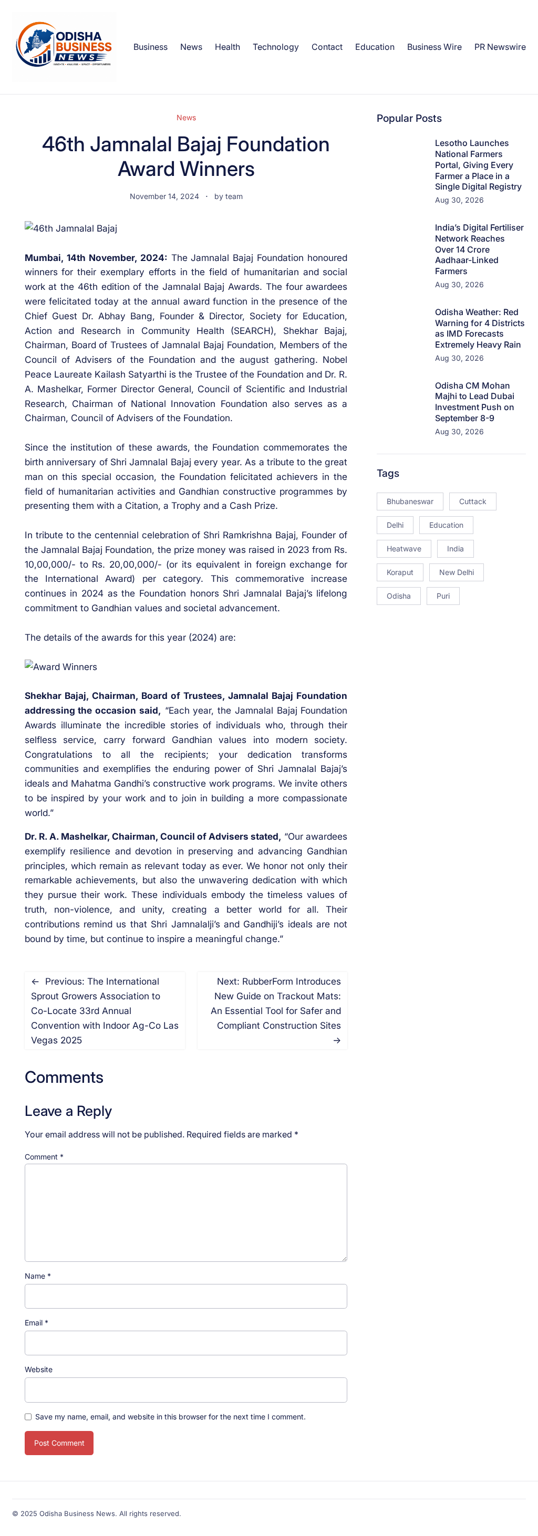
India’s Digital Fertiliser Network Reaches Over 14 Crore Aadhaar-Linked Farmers (479, 249)
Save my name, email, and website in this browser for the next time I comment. (170, 1416)
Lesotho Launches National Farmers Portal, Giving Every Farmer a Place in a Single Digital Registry (478, 165)
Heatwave (404, 548)
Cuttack (473, 501)
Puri (443, 595)
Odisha (399, 595)
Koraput (400, 572)
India (455, 548)
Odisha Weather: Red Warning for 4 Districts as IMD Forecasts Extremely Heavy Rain (480, 328)
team (234, 196)
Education (446, 524)
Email (36, 1322)
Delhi (395, 524)
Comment (44, 1156)
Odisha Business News (77, 1513)
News (186, 117)
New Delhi (456, 572)
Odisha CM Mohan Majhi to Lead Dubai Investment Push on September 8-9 (474, 401)
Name (38, 1275)
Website (39, 1369)
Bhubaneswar (410, 501)
